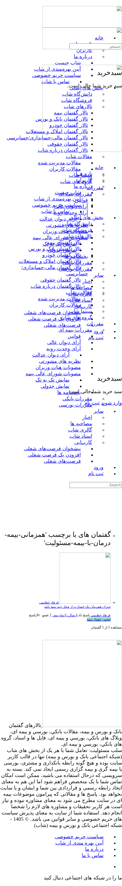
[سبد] (118, 365)
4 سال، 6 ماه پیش (64, 615)
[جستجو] (118, 360)
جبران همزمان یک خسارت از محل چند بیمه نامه (77, 607)
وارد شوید (111, 403)
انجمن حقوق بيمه (99, 619)
